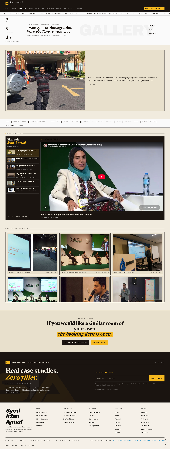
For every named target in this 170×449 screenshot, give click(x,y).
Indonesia (75, 121)
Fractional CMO (48, 8)
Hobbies (33, 121)
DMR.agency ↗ (94, 425)
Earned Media (34, 8)
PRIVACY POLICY (11, 445)
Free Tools (40, 422)
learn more (98, 385)
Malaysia (86, 121)
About (14, 8)
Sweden (118, 121)
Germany (128, 121)
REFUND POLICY (30, 445)
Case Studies (93, 419)
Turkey (100, 121)
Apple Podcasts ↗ (147, 429)
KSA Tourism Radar (69, 415)
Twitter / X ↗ (145, 419)
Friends (42, 121)
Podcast (118, 419)
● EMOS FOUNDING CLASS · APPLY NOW (152, 440)
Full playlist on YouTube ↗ (18, 216)
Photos (144, 121)
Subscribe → (156, 378)
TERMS (21, 445)
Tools (59, 8)
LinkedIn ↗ (145, 422)
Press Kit (118, 425)
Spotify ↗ (144, 432)
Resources (68, 8)
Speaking (23, 8)
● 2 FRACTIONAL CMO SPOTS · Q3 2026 (125, 440)
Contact (78, 8)
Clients (117, 432)
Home (7, 8)
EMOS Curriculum (42, 419)
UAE (58, 121)
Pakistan (66, 121)
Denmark (109, 121)
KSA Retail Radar (69, 419)
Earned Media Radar (70, 412)
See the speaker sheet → (76, 342)
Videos (152, 121)
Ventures (118, 429)
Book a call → (99, 342)
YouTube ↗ (145, 425)
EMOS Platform (41, 412)
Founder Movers (68, 422)
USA (93, 121)
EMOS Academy (41, 415)
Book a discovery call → (154, 8)
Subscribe (39, 425)
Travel (24, 121)
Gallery (117, 422)
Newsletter (145, 415)
